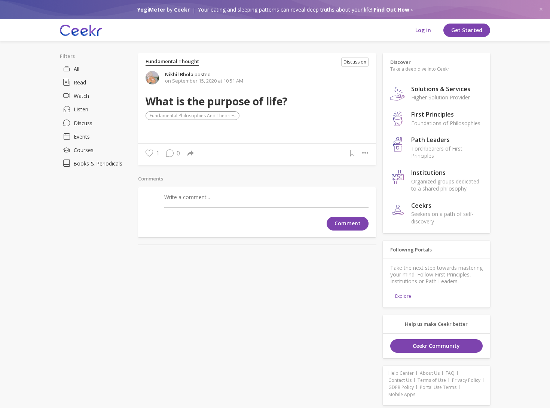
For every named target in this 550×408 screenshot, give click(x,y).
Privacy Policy (466, 380)
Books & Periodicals (97, 163)
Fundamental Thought (172, 61)
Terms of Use (432, 380)
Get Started (466, 30)
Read (80, 82)
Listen (81, 109)
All (76, 68)
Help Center (401, 373)
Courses (84, 150)
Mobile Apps (401, 394)
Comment (347, 223)
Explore (403, 296)
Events (82, 136)
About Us (430, 373)
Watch (81, 95)
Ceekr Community (436, 345)
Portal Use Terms (438, 387)
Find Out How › (393, 9)
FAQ (450, 373)
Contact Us (400, 380)
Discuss (83, 123)
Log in (423, 30)
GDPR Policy (401, 387)
